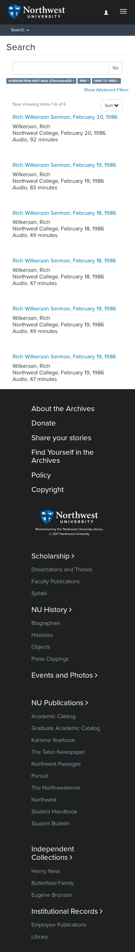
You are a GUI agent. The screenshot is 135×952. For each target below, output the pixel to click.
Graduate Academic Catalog (65, 728)
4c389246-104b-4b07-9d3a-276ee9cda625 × (41, 81)
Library (39, 936)
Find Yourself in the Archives (62, 456)
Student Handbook (54, 811)
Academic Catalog (53, 716)
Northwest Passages (56, 763)
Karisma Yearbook (53, 740)
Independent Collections (52, 853)
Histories (42, 635)
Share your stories (61, 437)
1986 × (84, 81)
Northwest (44, 799)
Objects (40, 646)
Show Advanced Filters (106, 90)
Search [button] (18, 30)
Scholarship (52, 556)
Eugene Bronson (51, 894)
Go (115, 68)
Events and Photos (64, 675)
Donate (43, 423)
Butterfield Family (52, 883)
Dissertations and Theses (61, 569)
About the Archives (62, 408)
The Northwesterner (56, 787)
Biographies (45, 623)
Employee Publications (58, 924)
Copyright (47, 489)
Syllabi (39, 593)
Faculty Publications (55, 581)
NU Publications (59, 702)
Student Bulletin (50, 823)
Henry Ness (45, 871)
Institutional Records (67, 911)
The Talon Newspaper (58, 751)
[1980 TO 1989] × (106, 81)
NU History (51, 609)
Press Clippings (50, 658)
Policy (41, 475)
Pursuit (39, 775)
